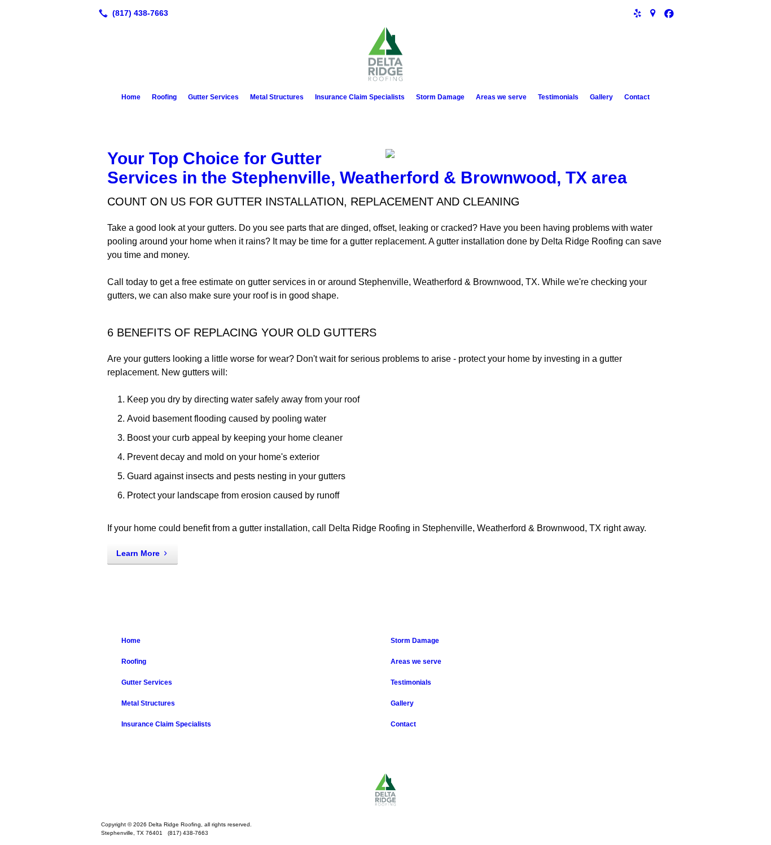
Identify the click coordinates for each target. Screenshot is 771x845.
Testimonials (558, 97)
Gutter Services (213, 97)
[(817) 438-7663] (131, 13)
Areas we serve (501, 97)
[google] (653, 13)
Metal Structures (277, 97)
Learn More (138, 553)
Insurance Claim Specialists (360, 97)
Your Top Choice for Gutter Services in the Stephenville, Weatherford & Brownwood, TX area (367, 168)
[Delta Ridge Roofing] (385, 789)
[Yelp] (637, 13)
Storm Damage (440, 97)
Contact (637, 97)
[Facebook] (669, 13)
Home (131, 97)
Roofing (164, 97)
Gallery (601, 97)
